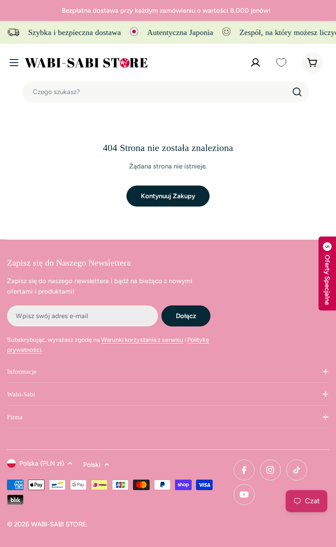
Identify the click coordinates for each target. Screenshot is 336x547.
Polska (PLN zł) (41, 463)
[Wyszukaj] (297, 92)
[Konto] (255, 62)
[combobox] (166, 91)
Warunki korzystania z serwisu (142, 340)
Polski (92, 465)
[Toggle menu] (14, 62)
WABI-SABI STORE (58, 524)
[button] (327, 274)
